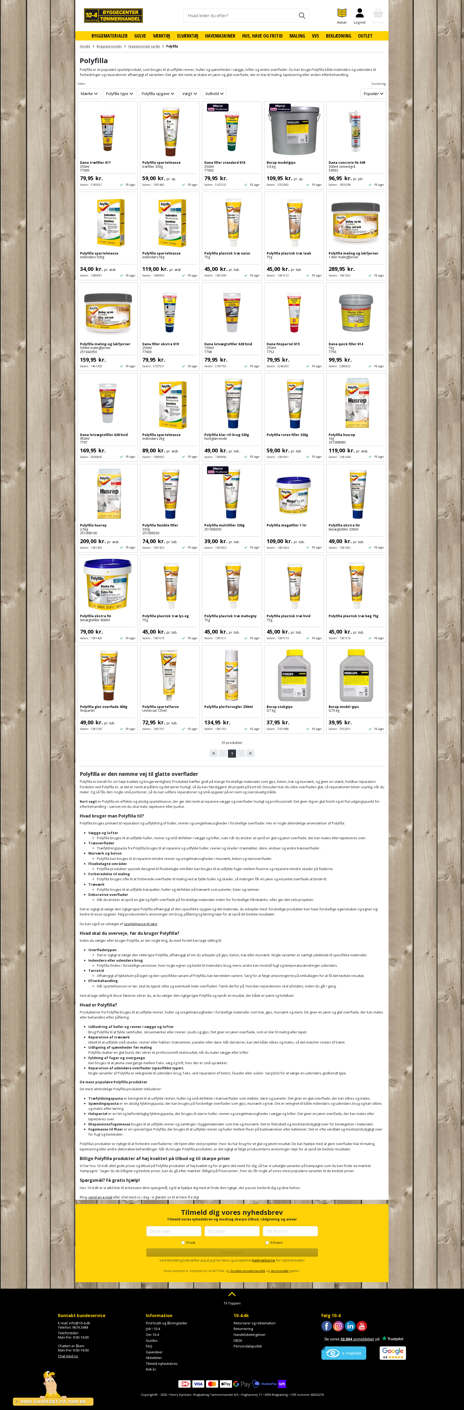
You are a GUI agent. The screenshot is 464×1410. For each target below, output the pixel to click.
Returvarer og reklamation (255, 1323)
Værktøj (161, 35)
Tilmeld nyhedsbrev (161, 1363)
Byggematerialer (110, 35)
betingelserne (263, 1260)
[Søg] (302, 15)
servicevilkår (280, 1271)
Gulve (140, 35)
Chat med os (68, 1356)
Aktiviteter (154, 1357)
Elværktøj (187, 35)
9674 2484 (80, 1327)
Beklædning (338, 35)
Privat (190, 1242)
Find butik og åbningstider (166, 1323)
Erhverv (277, 1242)
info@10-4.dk (79, 1323)
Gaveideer (154, 1352)
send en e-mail (100, 1197)
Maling (297, 35)
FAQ (149, 1346)
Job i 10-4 (153, 1328)
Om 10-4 (152, 1334)
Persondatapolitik (248, 1346)
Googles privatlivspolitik (247, 1271)
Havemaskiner (220, 35)
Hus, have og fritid (262, 35)
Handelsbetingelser (250, 1334)
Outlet (365, 35)
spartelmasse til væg (140, 923)
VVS (315, 35)
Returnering (243, 1328)
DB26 (238, 1340)
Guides (152, 1340)
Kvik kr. (151, 1369)
